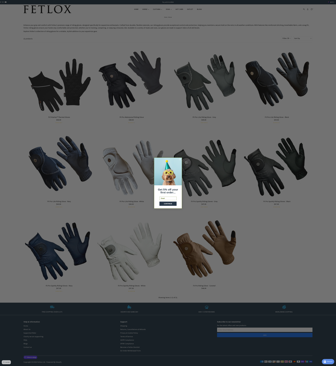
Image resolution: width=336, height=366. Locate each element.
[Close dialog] (180, 159)
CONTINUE (168, 204)
